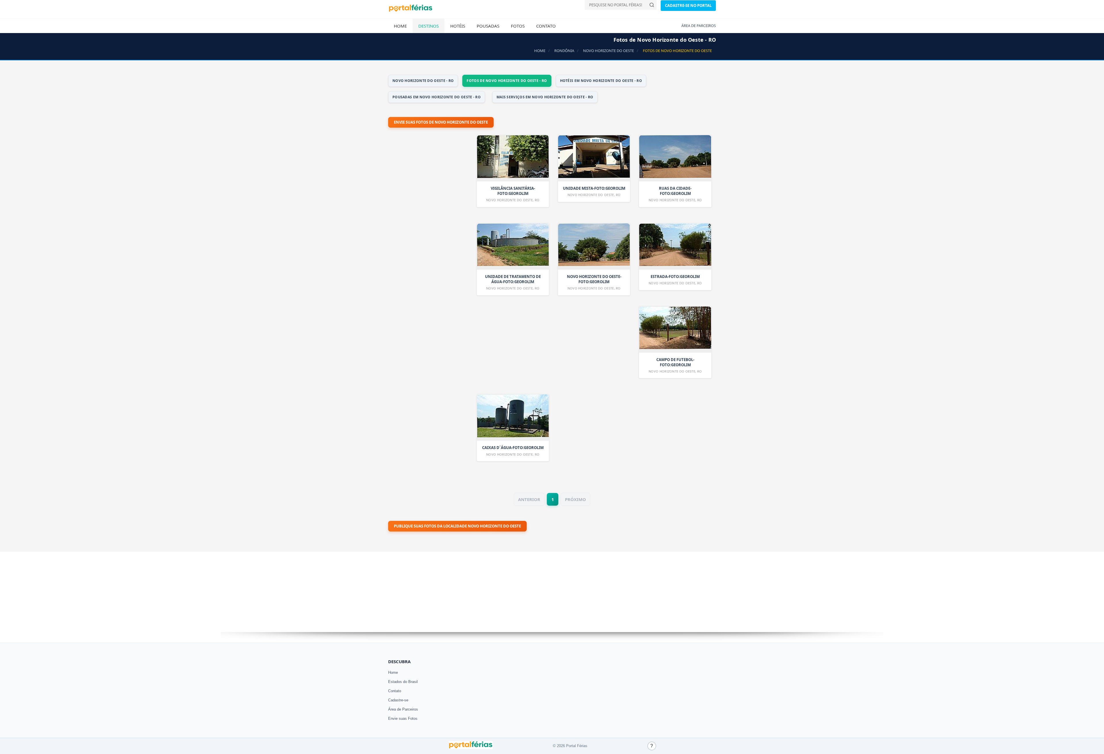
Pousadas (488, 26)
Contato (546, 26)
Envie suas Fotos (402, 718)
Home (400, 26)
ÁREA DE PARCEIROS (698, 25)
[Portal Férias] (410, 11)
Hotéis (457, 26)
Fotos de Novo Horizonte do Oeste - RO (507, 80)
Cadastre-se (398, 700)
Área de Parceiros (403, 709)
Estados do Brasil (403, 682)
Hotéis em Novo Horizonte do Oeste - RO (601, 80)
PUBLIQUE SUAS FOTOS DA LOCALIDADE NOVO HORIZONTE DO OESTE (457, 526)
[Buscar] (652, 5)
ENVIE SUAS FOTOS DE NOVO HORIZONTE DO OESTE (441, 122)
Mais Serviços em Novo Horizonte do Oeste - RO (545, 97)
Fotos (518, 26)
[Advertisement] (431, 286)
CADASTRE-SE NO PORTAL (688, 5)
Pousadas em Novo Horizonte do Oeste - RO (436, 97)
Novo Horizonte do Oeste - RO (423, 80)
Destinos (428, 26)
